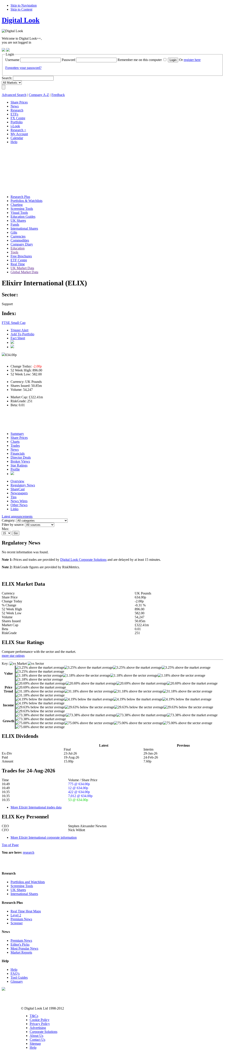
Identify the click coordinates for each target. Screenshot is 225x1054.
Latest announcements (17, 516)
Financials (18, 453)
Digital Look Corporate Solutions (83, 559)
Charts (15, 441)
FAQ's (15, 973)
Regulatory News (23, 485)
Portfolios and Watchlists (28, 882)
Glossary (17, 981)
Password (68, 60)
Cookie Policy (39, 1020)
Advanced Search (14, 95)
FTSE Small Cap (13, 323)
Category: (8, 520)
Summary (17, 434)
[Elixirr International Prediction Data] (12, 474)
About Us (36, 1035)
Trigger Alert (19, 330)
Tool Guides (19, 977)
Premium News (21, 919)
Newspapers (19, 493)
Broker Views (20, 461)
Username (12, 60)
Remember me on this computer (140, 60)
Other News (19, 505)
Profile (15, 469)
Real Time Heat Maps (26, 911)
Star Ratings (19, 465)
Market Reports (21, 952)
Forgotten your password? (23, 68)
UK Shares (18, 890)
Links (14, 509)
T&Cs (34, 1016)
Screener (17, 923)
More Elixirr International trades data (36, 807)
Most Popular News (24, 948)
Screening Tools (22, 886)
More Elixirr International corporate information (44, 837)
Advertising (38, 1028)
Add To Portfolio (22, 334)
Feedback (58, 95)
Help (14, 969)
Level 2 (16, 915)
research (28, 852)
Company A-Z (39, 95)
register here (192, 60)
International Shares (24, 894)
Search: (7, 78)
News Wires (19, 501)
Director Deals (21, 457)
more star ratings (13, 655)
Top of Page (10, 845)
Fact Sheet (18, 338)
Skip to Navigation (24, 5)
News (15, 449)
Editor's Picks (20, 944)
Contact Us (37, 1039)
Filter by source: (13, 524)
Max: (5, 529)
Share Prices (19, 437)
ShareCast (18, 489)
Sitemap (35, 1043)
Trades (15, 445)
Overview (17, 481)
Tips (13, 497)
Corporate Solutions (43, 1032)
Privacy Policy (40, 1024)
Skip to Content (21, 9)
